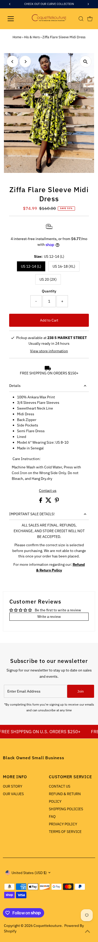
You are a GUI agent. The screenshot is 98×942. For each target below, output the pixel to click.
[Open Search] (81, 18)
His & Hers (32, 37)
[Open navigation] (15, 18)
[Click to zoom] (85, 61)
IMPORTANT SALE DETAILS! (32, 514)
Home (17, 37)
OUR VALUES (13, 794)
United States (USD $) (29, 872)
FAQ (52, 816)
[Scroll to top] (87, 931)
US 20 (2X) (48, 279)
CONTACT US (59, 786)
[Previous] (12, 61)
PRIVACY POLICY (63, 824)
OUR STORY (12, 786)
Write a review (49, 616)
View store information (49, 351)
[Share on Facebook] (41, 501)
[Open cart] (90, 18)
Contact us (47, 491)
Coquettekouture (47, 925)
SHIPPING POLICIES (66, 809)
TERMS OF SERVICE (65, 831)
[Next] (25, 61)
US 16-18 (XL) (64, 266)
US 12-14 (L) (31, 266)
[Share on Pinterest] (57, 501)
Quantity (49, 291)
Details (15, 385)
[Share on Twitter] (48, 501)
